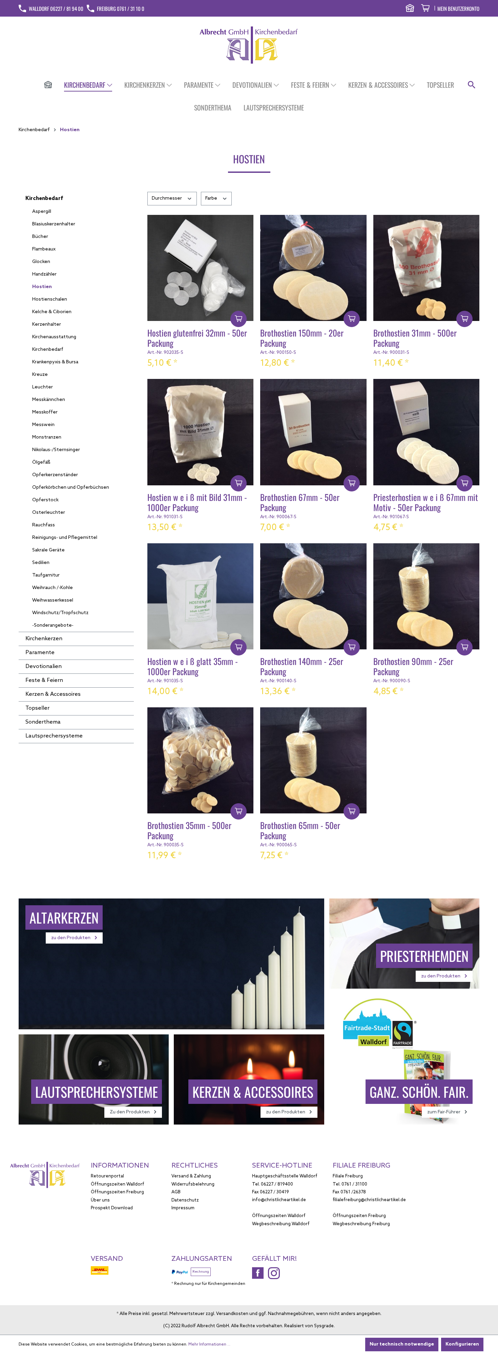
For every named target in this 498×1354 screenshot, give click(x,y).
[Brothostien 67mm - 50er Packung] (313, 432)
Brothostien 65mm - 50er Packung (300, 831)
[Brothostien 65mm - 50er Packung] (313, 760)
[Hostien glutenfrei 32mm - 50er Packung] (200, 268)
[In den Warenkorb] (238, 319)
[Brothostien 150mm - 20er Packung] (313, 268)
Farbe (211, 198)
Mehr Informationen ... (209, 1344)
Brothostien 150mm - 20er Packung (302, 338)
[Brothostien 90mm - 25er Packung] (426, 596)
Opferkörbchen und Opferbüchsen (70, 487)
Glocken (41, 262)
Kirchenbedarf (44, 198)
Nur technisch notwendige (402, 1344)
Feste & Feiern (44, 680)
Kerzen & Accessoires (53, 694)
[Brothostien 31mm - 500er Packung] (426, 268)
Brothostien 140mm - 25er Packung (301, 667)
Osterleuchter (48, 513)
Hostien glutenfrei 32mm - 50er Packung (197, 338)
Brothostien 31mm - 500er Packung (415, 338)
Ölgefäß (41, 462)
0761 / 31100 (354, 1184)
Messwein (43, 425)
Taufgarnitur (46, 575)
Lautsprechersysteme (54, 736)
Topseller (37, 708)
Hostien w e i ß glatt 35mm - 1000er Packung (192, 667)
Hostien (42, 287)
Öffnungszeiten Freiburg (117, 1192)
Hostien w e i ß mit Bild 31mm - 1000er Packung (197, 502)
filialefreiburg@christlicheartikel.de (369, 1200)
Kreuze (40, 375)
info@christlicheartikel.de (279, 1200)
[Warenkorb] (425, 9)
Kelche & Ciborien (51, 312)
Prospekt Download (112, 1208)
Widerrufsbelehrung (192, 1184)
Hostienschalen (49, 299)
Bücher (40, 237)
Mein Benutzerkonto (458, 8)
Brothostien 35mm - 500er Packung (189, 831)
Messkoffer (45, 412)
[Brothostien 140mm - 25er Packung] (313, 596)
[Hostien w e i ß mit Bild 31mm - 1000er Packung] (200, 432)
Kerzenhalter (46, 324)
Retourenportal (107, 1176)
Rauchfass (43, 525)
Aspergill (41, 212)
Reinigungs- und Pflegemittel (64, 538)
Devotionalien (43, 666)
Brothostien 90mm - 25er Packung (413, 667)
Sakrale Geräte (48, 550)
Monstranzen (46, 437)
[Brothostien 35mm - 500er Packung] (200, 760)
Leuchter (42, 387)
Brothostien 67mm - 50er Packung (299, 502)
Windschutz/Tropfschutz (60, 613)
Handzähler (44, 274)
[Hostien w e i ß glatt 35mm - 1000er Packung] (200, 596)
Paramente (40, 652)
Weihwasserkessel (52, 600)
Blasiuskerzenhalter (53, 224)
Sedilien (40, 563)
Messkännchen (48, 400)
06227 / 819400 (277, 1184)
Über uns (100, 1200)
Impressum (182, 1208)
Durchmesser (167, 198)
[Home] (48, 85)
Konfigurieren (462, 1344)
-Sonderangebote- (53, 625)
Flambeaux (44, 249)
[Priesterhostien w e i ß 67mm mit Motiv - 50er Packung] (426, 432)
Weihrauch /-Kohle (52, 588)
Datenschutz (185, 1200)
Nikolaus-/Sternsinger (56, 450)
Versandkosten (232, 1313)
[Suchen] (471, 85)
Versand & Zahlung (191, 1176)
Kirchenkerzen (43, 638)
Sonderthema (43, 722)
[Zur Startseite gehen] (249, 44)
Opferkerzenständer (55, 475)
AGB (176, 1192)
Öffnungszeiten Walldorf (117, 1184)
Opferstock (45, 500)
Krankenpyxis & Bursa (55, 362)
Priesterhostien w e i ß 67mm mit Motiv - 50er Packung (425, 502)
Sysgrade (324, 1326)
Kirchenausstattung (54, 337)
